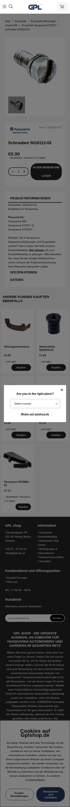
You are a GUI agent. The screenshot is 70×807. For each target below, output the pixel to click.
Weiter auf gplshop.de (35, 414)
